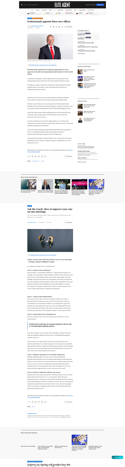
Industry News (37, 461)
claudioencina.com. (66, 417)
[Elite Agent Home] (62, 4)
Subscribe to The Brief (91, 4)
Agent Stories (60, 10)
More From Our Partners (29, 177)
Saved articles (90, 10)
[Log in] (22, 5)
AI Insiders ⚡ (100, 4)
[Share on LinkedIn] (53, 27)
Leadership (44, 10)
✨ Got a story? (117, 457)
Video (75, 10)
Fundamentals (68, 10)
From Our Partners (84, 66)
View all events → (81, 53)
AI (54, 10)
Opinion (50, 10)
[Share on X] (56, 27)
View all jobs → (82, 162)
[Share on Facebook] (50, 27)
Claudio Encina (32, 222)
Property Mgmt (82, 10)
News (32, 10)
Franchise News (37, 18)
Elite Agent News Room (37, 26)
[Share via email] (59, 27)
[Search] (25, 5)
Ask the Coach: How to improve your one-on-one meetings (50, 210)
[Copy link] (62, 27)
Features (38, 10)
